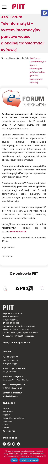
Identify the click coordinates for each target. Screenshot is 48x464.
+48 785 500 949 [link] (10, 360)
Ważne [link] (6, 408)
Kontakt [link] (6, 427)
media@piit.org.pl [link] (10, 396)
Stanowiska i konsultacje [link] (13, 418)
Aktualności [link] (22, 58)
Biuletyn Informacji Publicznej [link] (16, 342)
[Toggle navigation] (4, 7)
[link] (44, 13)
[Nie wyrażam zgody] (45, 456)
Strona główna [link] (8, 58)
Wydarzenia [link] (8, 411)
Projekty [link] (6, 415)
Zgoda (14, 460)
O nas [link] (5, 424)
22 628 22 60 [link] (12, 357)
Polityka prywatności (29, 460)
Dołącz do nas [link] (9, 431)
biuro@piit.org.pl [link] (10, 363)
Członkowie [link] (8, 421)
